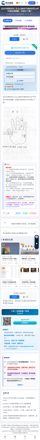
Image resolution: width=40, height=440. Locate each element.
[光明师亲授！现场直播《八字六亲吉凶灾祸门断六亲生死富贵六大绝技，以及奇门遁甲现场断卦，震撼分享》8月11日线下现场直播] (29, 272)
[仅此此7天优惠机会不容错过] (20, 28)
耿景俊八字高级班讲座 (9, 282)
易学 (18, 14)
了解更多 (19, 385)
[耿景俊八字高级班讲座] (10, 272)
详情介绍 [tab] (8, 20)
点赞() (34, 213)
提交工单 (10, 73)
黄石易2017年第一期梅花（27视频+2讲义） (10, 259)
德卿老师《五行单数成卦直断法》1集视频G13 (29, 259)
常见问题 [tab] (19, 20)
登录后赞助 (10, 335)
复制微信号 (25, 323)
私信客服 (10, 77)
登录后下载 (21, 52)
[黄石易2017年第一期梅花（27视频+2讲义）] (10, 249)
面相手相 (22, 14)
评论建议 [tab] (29, 20)
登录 (32, 3)
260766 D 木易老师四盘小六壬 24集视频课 (17, 403)
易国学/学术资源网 (16, 431)
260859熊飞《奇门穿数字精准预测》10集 (16, 407)
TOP (37, 248)
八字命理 (25, 256)
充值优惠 (7, 343)
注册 (26, 39)
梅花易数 (10, 256)
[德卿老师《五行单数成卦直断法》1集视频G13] (29, 249)
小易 (7, 213)
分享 (19, 213)
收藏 (26, 213)
